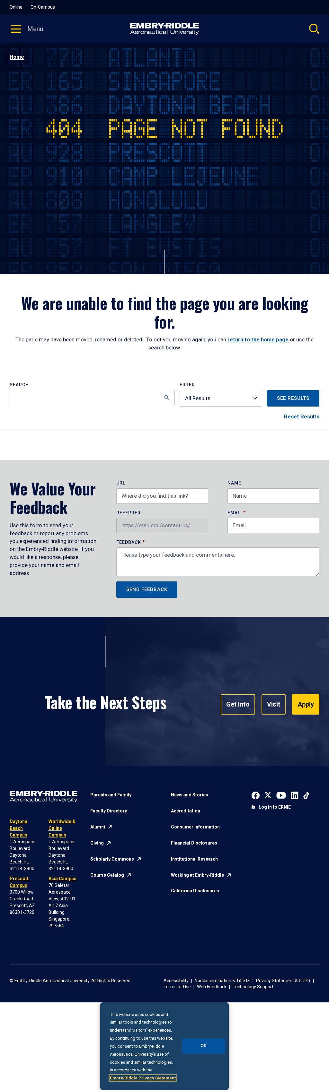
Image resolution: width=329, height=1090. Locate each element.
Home (17, 57)
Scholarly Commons (112, 859)
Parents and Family (110, 794)
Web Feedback (212, 986)
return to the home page (258, 340)
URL (120, 483)
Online (16, 7)
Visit (273, 704)
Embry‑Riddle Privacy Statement (143, 1078)
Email (234, 513)
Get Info (238, 704)
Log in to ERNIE (275, 807)
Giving (97, 842)
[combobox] (221, 398)
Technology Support (253, 986)
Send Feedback (146, 589)
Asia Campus (62, 878)
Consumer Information (195, 826)
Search (19, 384)
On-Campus (43, 7)
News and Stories (189, 794)
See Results (293, 398)
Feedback (129, 542)
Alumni (97, 826)
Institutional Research (194, 859)
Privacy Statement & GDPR (283, 980)
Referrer (128, 513)
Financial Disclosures (194, 842)
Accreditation (185, 810)
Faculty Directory (108, 810)
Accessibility (176, 980)
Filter (187, 384)
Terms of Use (177, 986)
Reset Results (301, 417)
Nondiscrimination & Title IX (222, 980)
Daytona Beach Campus (18, 828)
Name (234, 483)
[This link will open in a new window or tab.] (256, 795)
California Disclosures (195, 890)
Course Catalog (107, 875)
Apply (306, 704)
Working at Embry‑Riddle (197, 875)
